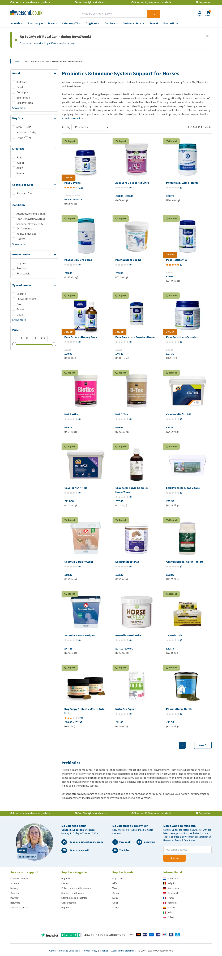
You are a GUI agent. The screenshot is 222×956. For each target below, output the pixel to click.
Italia (170, 912)
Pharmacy (44, 61)
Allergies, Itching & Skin (30, 213)
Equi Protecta (24, 103)
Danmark (172, 902)
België (171, 883)
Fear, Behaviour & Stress (30, 219)
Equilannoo (23, 97)
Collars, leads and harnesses (76, 888)
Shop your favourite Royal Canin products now (47, 43)
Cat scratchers (68, 902)
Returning (15, 902)
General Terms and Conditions (64, 950)
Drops (20, 304)
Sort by (66, 127)
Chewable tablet (26, 299)
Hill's (114, 883)
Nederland (173, 878)
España (171, 907)
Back (17, 61)
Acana (115, 907)
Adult (19, 168)
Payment (14, 898)
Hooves (20, 239)
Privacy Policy (90, 950)
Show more (19, 108)
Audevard (21, 82)
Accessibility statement (123, 950)
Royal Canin (118, 878)
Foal (19, 157)
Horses (34, 61)
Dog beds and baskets (72, 893)
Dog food (66, 878)
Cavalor (20, 87)
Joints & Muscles (26, 233)
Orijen (115, 902)
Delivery (14, 888)
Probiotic (22, 268)
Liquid (19, 314)
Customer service (19, 878)
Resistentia (23, 273)
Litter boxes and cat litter (74, 898)
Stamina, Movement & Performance (29, 226)
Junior (20, 162)
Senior (20, 173)
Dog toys (66, 907)
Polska (171, 917)
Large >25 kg (24, 137)
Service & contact (19, 907)
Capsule (21, 294)
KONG (115, 898)
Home (25, 61)
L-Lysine (21, 263)
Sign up (174, 858)
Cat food (65, 883)
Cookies (104, 950)
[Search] (153, 14)
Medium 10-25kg (26, 132)
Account (14, 883)
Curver (115, 893)
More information (72, 118)
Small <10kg (23, 127)
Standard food (24, 193)
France (171, 898)
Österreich (173, 893)
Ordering (15, 893)
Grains (20, 309)
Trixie (115, 888)
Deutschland (174, 888)
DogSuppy (22, 92)
